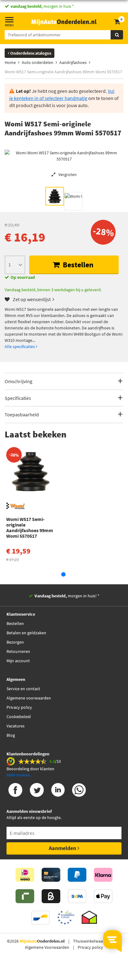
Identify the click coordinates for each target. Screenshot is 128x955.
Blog (11, 735)
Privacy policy (19, 707)
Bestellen (77, 264)
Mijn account (18, 660)
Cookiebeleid (19, 716)
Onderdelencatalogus (30, 53)
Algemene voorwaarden (29, 698)
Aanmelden (63, 848)
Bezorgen (15, 642)
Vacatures (16, 726)
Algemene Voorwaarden (47, 947)
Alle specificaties (20, 346)
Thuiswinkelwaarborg (93, 941)
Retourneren (18, 651)
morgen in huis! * (66, 596)
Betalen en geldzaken (26, 633)
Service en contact (23, 688)
